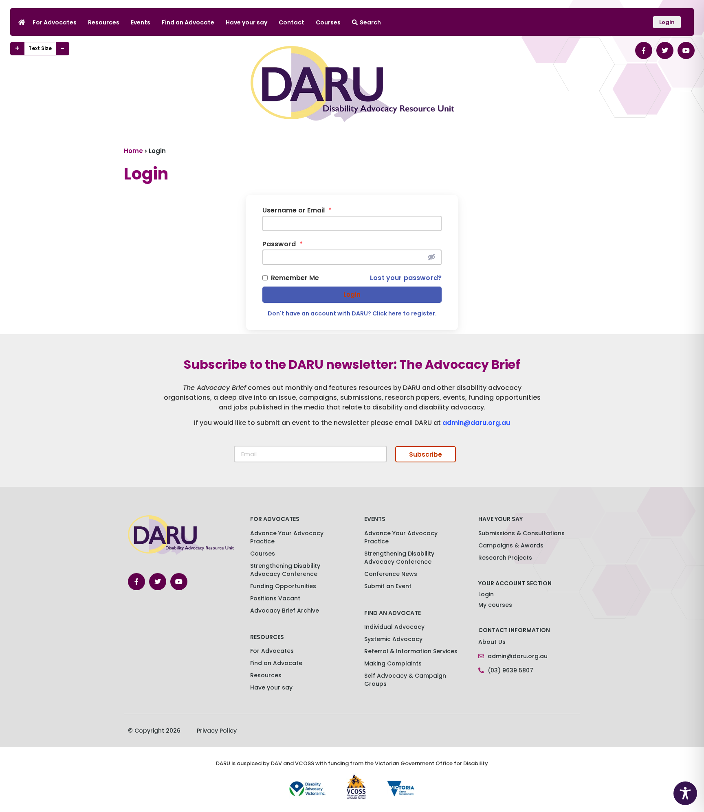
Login (352, 294)
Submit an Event (387, 586)
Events (140, 22)
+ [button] (17, 48)
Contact (291, 22)
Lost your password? (406, 278)
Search (370, 22)
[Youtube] (686, 50)
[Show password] (431, 257)
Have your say (246, 22)
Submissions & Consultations (521, 533)
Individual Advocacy (394, 627)
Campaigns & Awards (510, 545)
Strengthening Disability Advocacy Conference (399, 557)
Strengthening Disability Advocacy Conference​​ (285, 570)
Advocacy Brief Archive (284, 610)
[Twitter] (664, 50)
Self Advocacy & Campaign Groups (405, 680)
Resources (103, 22)
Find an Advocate (188, 22)
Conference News (390, 574)
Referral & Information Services (411, 651)
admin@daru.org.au (476, 422)
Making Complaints (393, 663)
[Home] (21, 22)
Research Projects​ (505, 558)
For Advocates (55, 22)
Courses (328, 22)
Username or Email (297, 210)
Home (133, 151)
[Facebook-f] (643, 50)
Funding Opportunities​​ (283, 586)
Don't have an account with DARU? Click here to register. (352, 313)
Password (282, 244)
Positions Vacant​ (275, 598)
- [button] (62, 48)
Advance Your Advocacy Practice (286, 537)
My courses (495, 605)
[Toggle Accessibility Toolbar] (685, 793)
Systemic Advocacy (393, 639)
